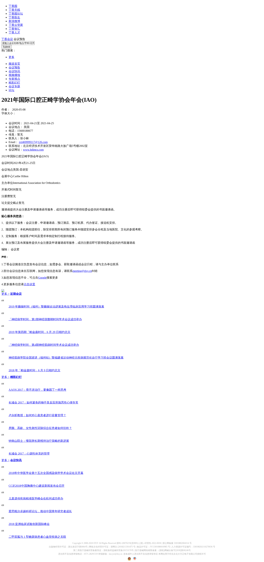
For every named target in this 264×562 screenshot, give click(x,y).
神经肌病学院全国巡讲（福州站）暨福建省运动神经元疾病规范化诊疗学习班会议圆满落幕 (66, 357)
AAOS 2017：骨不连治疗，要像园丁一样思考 (37, 389)
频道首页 (14, 63)
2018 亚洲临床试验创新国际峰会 (29, 524)
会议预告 (14, 67)
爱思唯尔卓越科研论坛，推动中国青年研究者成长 (40, 511)
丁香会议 (7, 39)
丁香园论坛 (16, 13)
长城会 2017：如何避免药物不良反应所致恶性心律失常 (43, 402)
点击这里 (29, 284)
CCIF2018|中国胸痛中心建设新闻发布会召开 (36, 485)
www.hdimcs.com (33, 149)
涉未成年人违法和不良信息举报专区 (140, 554)
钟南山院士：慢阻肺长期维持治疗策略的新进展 (39, 440)
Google (42, 277)
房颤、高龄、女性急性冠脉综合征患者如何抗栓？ (40, 428)
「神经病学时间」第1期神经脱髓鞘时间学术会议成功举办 (45, 319)
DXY (96, 543)
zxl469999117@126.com (33, 142)
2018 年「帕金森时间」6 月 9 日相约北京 (34, 370)
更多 (11, 57)
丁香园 (13, 6)
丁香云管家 (16, 24)
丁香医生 (14, 17)
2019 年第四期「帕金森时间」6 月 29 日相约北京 (39, 332)
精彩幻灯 (14, 82)
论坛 (11, 90)
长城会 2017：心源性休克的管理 (29, 453)
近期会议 (16, 293)
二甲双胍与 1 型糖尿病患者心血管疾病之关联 (37, 536)
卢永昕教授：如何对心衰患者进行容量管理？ (37, 415)
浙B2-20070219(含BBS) (127, 543)
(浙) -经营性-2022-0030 (150, 543)
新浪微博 (14, 21)
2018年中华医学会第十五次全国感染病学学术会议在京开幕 (46, 472)
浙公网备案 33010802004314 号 (177, 543)
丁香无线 (14, 9)
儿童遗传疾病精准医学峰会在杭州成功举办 (36, 498)
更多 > (5, 293)
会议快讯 (14, 71)
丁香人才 (14, 32)
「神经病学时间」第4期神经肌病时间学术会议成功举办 (44, 344)
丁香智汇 (14, 28)
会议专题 (14, 86)
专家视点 (14, 78)
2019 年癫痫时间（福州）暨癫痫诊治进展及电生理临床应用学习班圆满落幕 (56, 306)
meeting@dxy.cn (82, 270)
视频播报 (14, 75)
